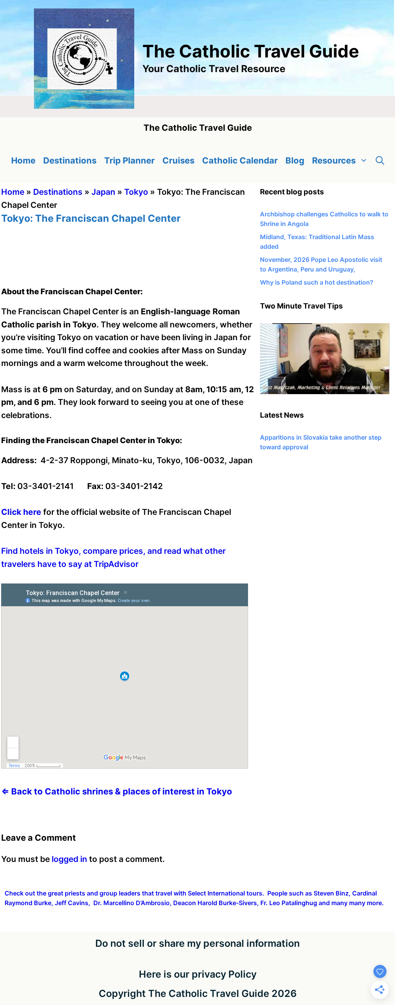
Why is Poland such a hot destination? (316, 282)
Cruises (178, 160)
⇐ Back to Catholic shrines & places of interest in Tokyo (117, 791)
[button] (380, 160)
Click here (21, 512)
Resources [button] (334, 160)
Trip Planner (129, 160)
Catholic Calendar (240, 160)
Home (23, 160)
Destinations (69, 160)
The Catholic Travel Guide (250, 51)
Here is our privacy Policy (198, 974)
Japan (103, 192)
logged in (69, 859)
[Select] (325, 392)
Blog (294, 160)
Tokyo (136, 192)
